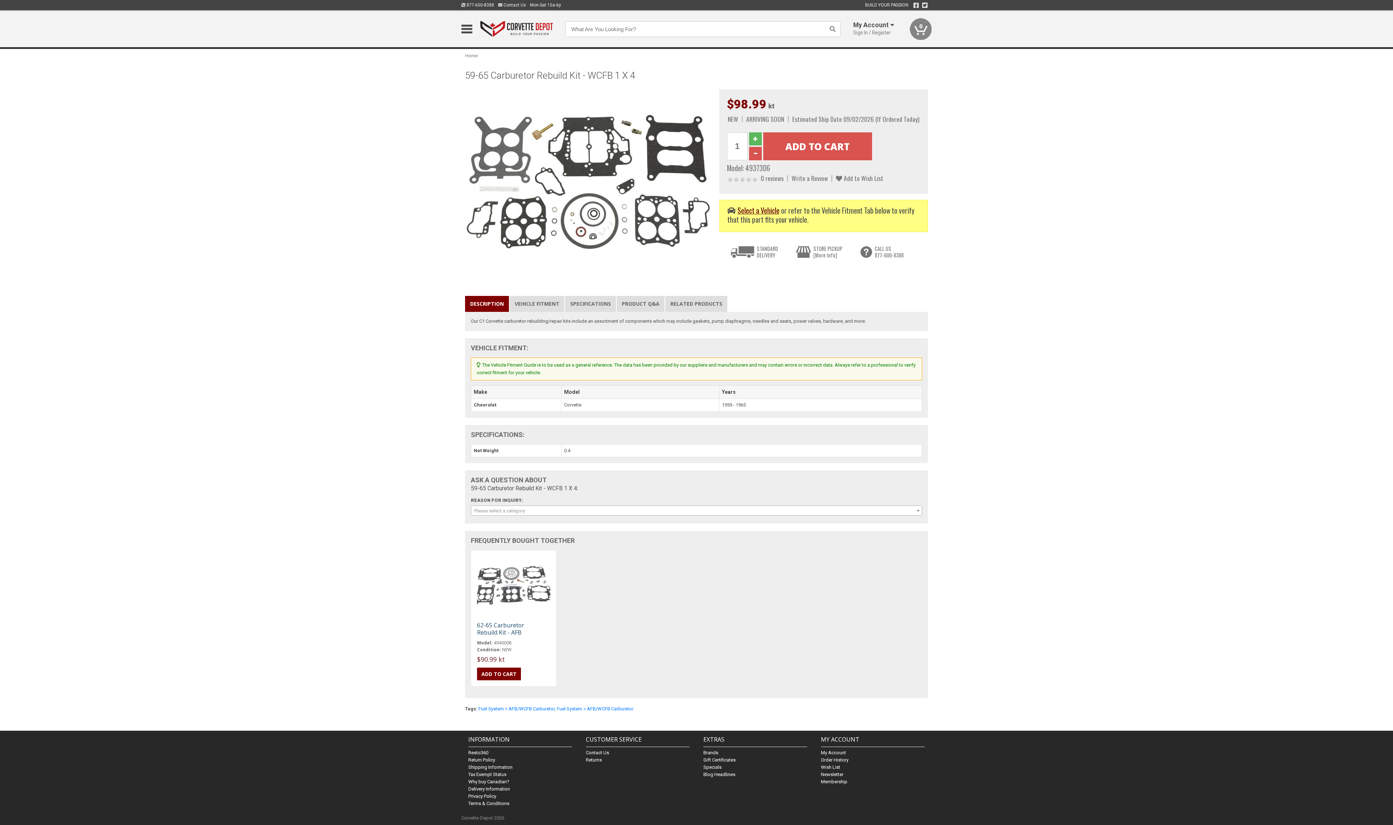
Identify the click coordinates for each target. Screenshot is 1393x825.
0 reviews (772, 178)
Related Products (696, 303)
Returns (594, 760)
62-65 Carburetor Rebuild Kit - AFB (500, 628)
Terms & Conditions (488, 803)
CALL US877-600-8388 (889, 252)
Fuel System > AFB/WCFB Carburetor (516, 708)
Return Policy (481, 760)
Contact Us (514, 5)
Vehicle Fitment (537, 303)
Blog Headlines (719, 774)
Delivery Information (489, 789)
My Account (833, 752)
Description (487, 303)
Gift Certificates (719, 760)
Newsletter (832, 774)
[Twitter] (925, 5)
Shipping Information (490, 767)
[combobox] (696, 511)
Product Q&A (640, 303)
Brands (710, 752)
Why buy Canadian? (488, 781)
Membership (834, 781)
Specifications (590, 303)
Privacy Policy (482, 796)
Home (471, 55)
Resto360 (478, 752)
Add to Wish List (862, 178)
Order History (834, 760)
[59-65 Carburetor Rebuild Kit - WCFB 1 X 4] (588, 181)
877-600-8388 (479, 5)
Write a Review (810, 178)
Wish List (830, 767)
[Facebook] (916, 5)
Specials (712, 767)
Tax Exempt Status (487, 774)
